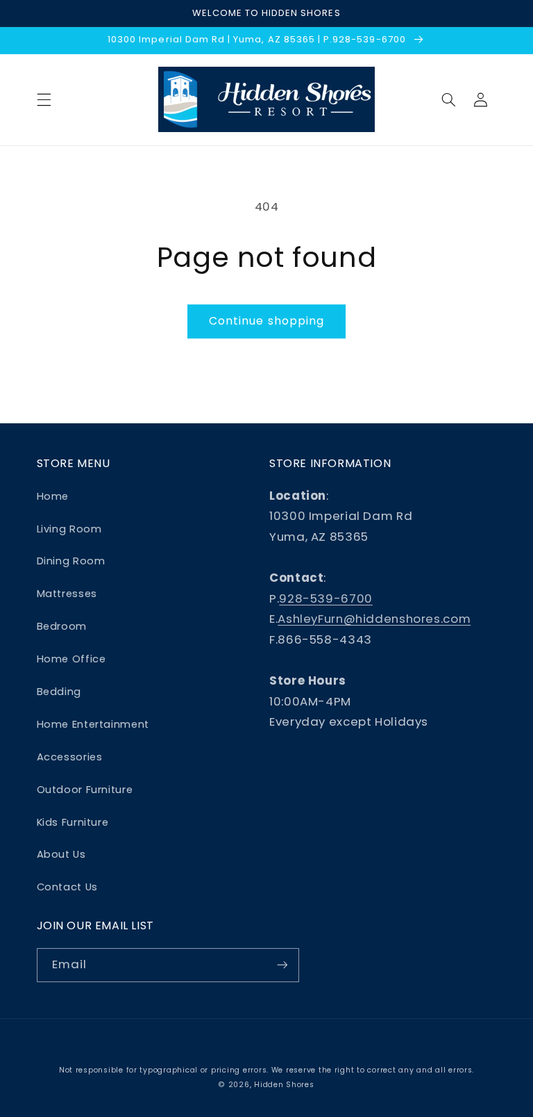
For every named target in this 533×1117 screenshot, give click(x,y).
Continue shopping (266, 321)
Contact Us (67, 887)
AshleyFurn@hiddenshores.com (374, 618)
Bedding (59, 692)
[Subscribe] (282, 965)
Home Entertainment (93, 724)
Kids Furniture (73, 822)
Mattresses (67, 594)
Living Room (69, 529)
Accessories (70, 757)
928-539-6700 (326, 598)
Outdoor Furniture (85, 790)
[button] (44, 99)
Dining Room (71, 561)
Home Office (71, 659)
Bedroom (62, 626)
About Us (61, 854)
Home (53, 496)
